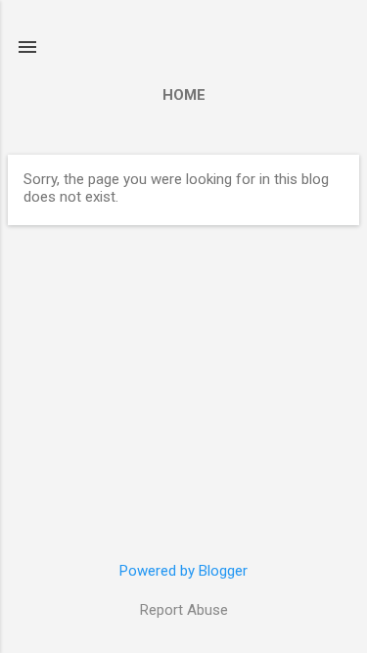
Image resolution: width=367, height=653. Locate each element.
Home (184, 95)
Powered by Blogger (183, 571)
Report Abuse (184, 610)
